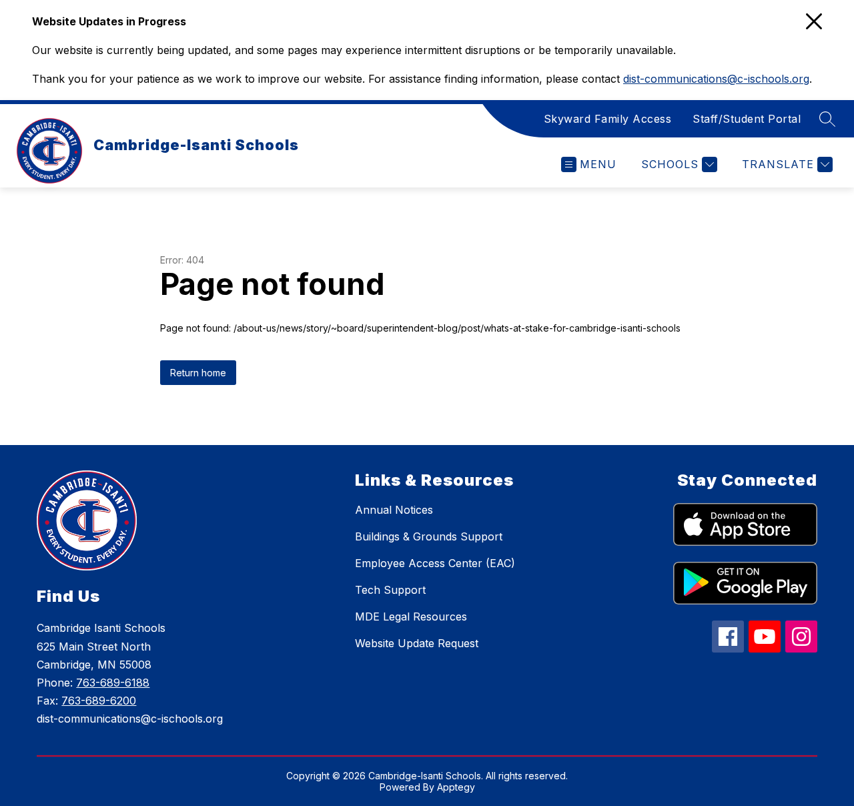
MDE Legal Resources (411, 616)
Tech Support (390, 589)
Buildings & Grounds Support (428, 536)
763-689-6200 (98, 700)
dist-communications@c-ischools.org (716, 78)
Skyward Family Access (608, 118)
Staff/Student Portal (747, 118)
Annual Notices (394, 509)
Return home (198, 372)
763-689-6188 (112, 682)
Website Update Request (416, 643)
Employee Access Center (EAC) (435, 563)
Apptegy (456, 787)
